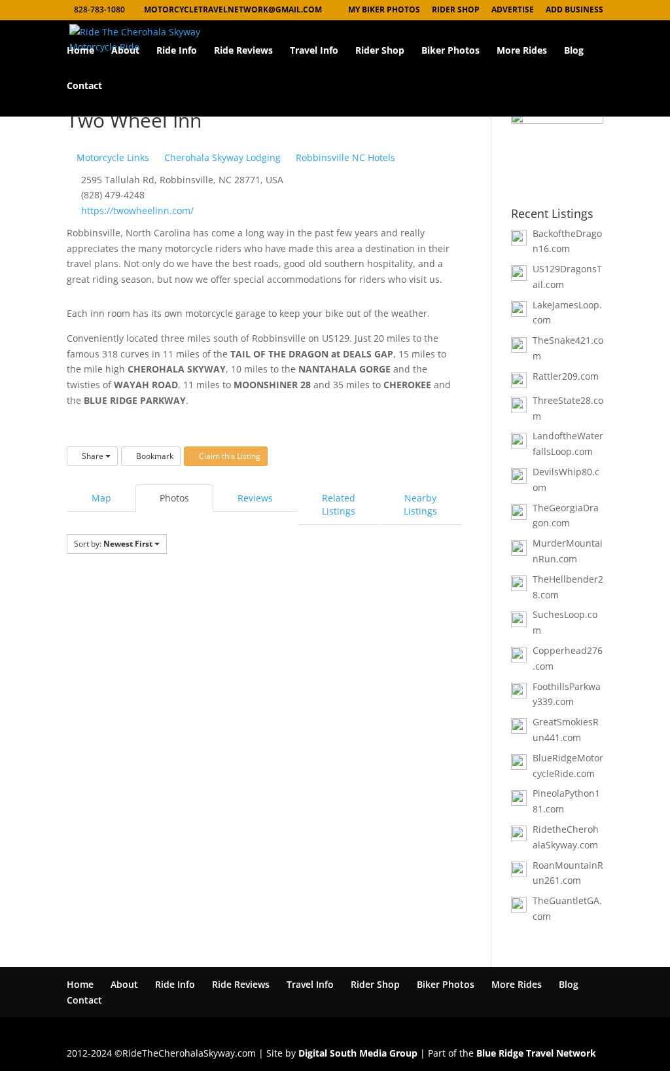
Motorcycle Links (111, 157)
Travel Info (314, 51)
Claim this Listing (228, 456)
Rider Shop (379, 51)
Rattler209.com (566, 376)
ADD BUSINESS (574, 10)
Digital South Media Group (357, 1053)
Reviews (255, 498)
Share (92, 456)
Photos (174, 498)
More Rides (522, 51)
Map (101, 498)
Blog (574, 51)
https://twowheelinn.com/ (137, 210)
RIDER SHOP (456, 10)
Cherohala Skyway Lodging (221, 157)
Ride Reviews (243, 51)
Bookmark (153, 456)
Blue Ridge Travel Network (536, 1053)
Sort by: (113, 543)
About (125, 51)
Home (80, 51)
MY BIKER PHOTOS (384, 10)
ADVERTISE (512, 10)
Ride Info (176, 51)
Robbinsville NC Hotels (344, 157)
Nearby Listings (420, 504)
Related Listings (338, 504)
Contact (84, 86)
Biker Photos (450, 51)
